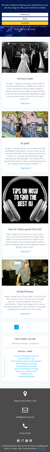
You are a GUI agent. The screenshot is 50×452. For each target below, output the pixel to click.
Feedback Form (26, 374)
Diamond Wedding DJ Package (26, 369)
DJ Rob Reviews (25, 291)
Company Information (26, 376)
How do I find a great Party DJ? (25, 229)
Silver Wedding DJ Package (26, 363)
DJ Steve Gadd (25, 78)
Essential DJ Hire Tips (26, 358)
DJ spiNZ (25, 143)
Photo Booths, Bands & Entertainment (26, 361)
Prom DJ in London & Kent (26, 371)
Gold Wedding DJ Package (26, 366)
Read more (25, 103)
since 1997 (41, 448)
